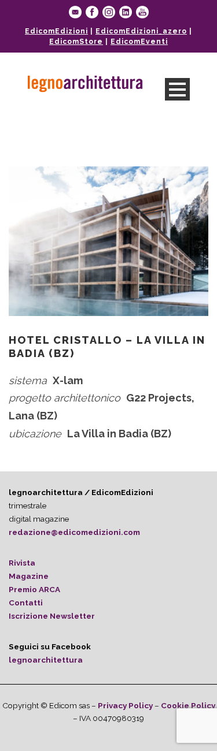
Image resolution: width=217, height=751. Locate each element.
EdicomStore (76, 42)
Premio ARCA (34, 589)
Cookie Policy (188, 705)
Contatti (26, 602)
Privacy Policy (125, 705)
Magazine (29, 576)
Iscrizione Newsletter (52, 615)
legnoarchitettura (46, 659)
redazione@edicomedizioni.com (74, 532)
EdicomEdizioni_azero (141, 31)
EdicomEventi (139, 42)
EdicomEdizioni (56, 31)
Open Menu (177, 89)
